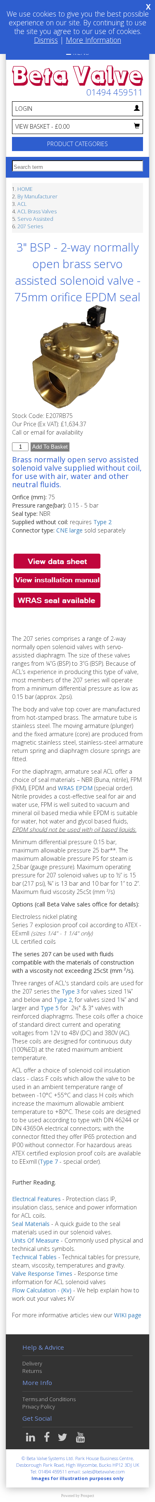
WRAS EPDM (75, 788)
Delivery (32, 1363)
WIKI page (127, 1315)
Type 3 (71, 991)
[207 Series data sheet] (57, 560)
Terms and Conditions (49, 1399)
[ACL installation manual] (57, 580)
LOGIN (23, 108)
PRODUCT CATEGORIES (77, 144)
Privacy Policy (38, 1406)
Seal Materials (31, 1224)
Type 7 (49, 1161)
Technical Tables (34, 1257)
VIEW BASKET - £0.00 (42, 126)
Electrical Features (36, 1199)
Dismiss (46, 40)
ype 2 (104, 522)
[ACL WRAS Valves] (57, 599)
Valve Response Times (42, 1273)
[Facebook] (47, 1439)
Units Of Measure (35, 1240)
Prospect (87, 1496)
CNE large (69, 530)
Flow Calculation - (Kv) (42, 1290)
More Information (93, 40)
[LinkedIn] (31, 1439)
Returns (32, 1371)
